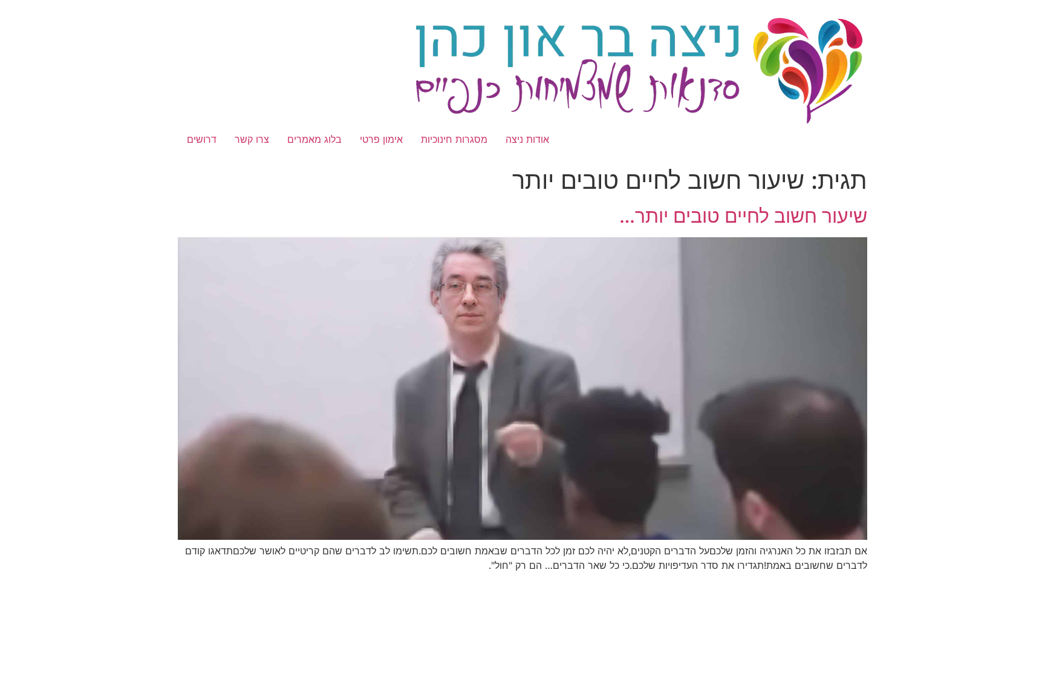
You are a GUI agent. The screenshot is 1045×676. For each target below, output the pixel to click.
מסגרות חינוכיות (454, 139)
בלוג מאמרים (314, 139)
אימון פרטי (381, 139)
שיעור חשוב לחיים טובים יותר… (743, 216)
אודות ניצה (527, 139)
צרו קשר (252, 139)
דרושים (201, 139)
